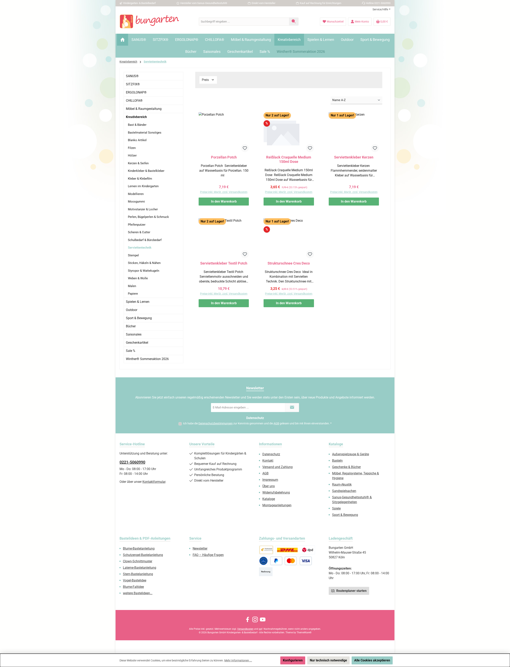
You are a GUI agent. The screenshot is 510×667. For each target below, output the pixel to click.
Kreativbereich (136, 117)
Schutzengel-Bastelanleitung (143, 555)
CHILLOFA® (134, 100)
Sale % (130, 351)
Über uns (268, 486)
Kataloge (268, 499)
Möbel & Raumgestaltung (144, 109)
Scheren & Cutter (139, 232)
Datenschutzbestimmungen (215, 423)
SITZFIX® (133, 84)
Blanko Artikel (137, 140)
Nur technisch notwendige (328, 660)
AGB (276, 423)
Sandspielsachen (344, 491)
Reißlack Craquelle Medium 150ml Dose (288, 159)
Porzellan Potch (224, 157)
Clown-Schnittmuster (137, 561)
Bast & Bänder (137, 125)
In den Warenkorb (224, 201)
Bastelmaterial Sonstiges (144, 132)
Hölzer (132, 155)
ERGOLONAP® (136, 92)
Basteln (337, 460)
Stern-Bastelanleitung (138, 574)
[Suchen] (293, 22)
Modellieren (136, 194)
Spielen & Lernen (137, 302)
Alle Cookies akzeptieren (372, 660)
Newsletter (200, 548)
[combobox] (244, 22)
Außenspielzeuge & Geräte (350, 454)
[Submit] (292, 407)
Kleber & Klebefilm (140, 178)
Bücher (131, 326)
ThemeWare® (304, 632)
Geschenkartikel (137, 342)
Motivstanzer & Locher (143, 209)
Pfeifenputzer (136, 224)
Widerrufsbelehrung (276, 492)
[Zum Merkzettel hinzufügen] (245, 148)
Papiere (133, 293)
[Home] (122, 40)
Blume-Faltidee (133, 587)
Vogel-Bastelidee (134, 580)
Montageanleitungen (276, 505)
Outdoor (131, 310)
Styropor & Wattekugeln (143, 271)
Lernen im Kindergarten (143, 186)
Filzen (132, 148)
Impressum (270, 480)
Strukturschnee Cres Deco (289, 263)
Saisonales (133, 334)
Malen (132, 286)
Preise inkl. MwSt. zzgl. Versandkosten (223, 192)
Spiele (336, 508)
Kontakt (267, 460)
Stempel (133, 255)
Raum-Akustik (342, 484)
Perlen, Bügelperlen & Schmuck (148, 217)
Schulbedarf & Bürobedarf (145, 240)
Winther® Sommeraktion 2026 (147, 359)
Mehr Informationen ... (238, 660)
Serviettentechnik (139, 247)
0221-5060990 (132, 462)
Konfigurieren (293, 660)
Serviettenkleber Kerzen (353, 157)
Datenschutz (271, 454)
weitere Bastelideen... (137, 593)
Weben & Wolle (138, 278)
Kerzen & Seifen (138, 163)
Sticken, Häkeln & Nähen (144, 263)
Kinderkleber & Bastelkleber (146, 171)
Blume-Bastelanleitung (139, 548)
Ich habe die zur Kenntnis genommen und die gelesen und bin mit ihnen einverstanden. (257, 423)
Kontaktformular (153, 482)
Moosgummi (136, 201)
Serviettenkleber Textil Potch (223, 263)
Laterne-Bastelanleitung (139, 568)
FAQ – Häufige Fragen (208, 555)
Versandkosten (245, 629)
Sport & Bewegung (139, 318)
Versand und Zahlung (277, 467)
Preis (206, 80)
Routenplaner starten (351, 591)
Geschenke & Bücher (346, 467)
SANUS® (132, 76)
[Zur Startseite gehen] (149, 21)
